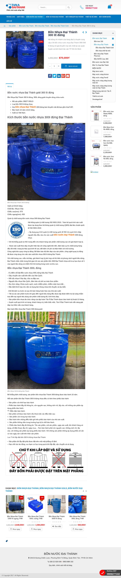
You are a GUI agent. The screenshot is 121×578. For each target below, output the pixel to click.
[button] (7, 541)
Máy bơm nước (105, 17)
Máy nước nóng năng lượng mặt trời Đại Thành (102, 87)
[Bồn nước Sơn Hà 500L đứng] (96, 161)
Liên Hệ (9, 21)
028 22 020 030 (55, 562)
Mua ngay (73, 66)
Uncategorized (97, 99)
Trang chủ (10, 17)
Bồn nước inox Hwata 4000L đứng (108, 114)
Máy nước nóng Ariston (100, 74)
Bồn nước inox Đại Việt (100, 62)
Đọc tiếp (40, 526)
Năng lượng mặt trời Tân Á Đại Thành (101, 92)
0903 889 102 (68, 562)
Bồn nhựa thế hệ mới (103, 51)
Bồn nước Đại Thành (34, 17)
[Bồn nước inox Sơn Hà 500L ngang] (96, 145)
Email (68, 76)
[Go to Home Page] (4, 25)
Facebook (50, 76)
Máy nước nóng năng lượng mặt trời (102, 82)
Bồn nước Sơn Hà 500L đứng (108, 158)
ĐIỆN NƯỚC (96, 68)
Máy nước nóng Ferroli (100, 77)
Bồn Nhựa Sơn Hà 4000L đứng (108, 128)
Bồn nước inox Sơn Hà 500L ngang (108, 143)
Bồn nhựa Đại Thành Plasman (101, 55)
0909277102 (91, 8)
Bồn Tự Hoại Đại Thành (55, 17)
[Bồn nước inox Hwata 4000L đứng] (96, 115)
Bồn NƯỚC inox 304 (101, 59)
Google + (63, 76)
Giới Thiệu (20, 17)
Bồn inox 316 (98, 41)
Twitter (54, 76)
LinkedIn (59, 76)
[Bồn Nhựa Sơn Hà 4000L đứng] (96, 131)
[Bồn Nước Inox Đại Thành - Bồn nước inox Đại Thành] (16, 7)
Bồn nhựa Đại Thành (28, 488)
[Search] (69, 7)
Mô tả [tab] (9, 86)
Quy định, (52, 565)
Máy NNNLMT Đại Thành (75, 17)
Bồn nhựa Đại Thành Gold (53, 488)
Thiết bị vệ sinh (91, 17)
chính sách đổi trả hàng (64, 565)
